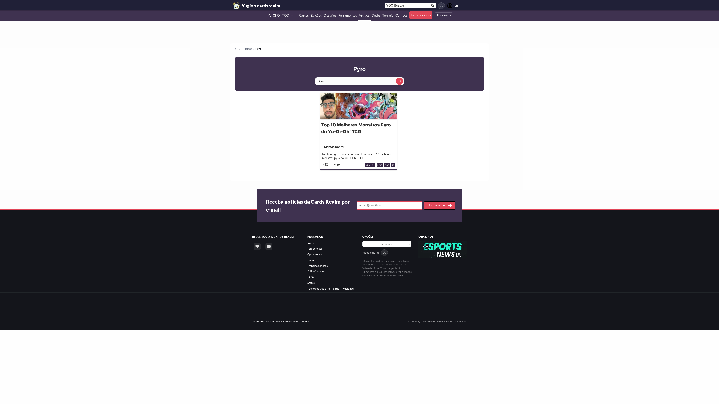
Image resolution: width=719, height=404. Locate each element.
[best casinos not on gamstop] (442, 249)
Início (310, 242)
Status (311, 282)
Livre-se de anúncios (421, 15)
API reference (315, 271)
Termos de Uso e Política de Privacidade (330, 288)
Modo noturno (371, 252)
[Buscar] (399, 81)
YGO (237, 48)
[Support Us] (257, 246)
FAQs (310, 277)
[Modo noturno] (441, 5)
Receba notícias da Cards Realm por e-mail (308, 205)
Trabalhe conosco (317, 265)
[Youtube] (268, 246)
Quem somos (315, 254)
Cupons (311, 259)
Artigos (248, 48)
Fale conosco (315, 248)
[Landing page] (236, 5)
